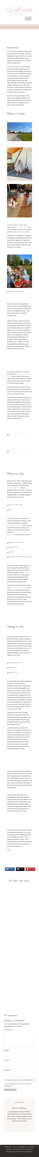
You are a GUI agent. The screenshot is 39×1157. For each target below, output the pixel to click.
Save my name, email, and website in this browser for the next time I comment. (19, 1083)
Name (7, 1050)
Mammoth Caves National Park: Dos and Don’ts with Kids (19, 932)
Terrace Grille (26, 572)
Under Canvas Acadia (21, 227)
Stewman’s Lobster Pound (18, 588)
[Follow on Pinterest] (23, 1126)
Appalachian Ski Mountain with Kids (19, 996)
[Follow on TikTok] (19, 1126)
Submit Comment (10, 1090)
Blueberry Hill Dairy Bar (15, 525)
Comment (8, 1030)
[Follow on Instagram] (15, 1126)
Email (7, 1060)
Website (7, 1070)
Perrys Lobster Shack (13, 488)
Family (14, 927)
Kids (19, 927)
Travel (24, 927)
